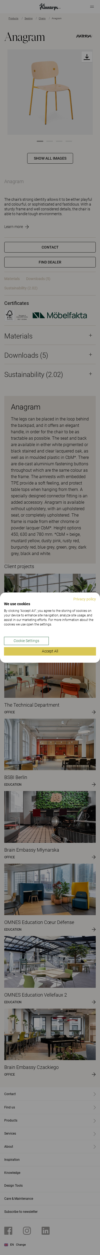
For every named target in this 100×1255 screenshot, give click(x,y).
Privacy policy (84, 599)
